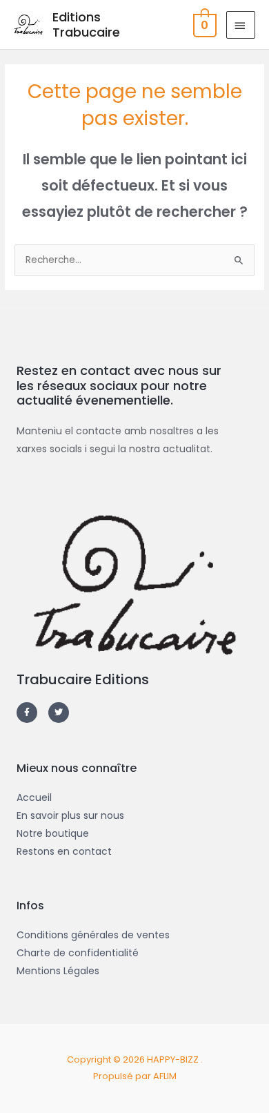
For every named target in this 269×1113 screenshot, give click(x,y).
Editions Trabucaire (86, 24)
